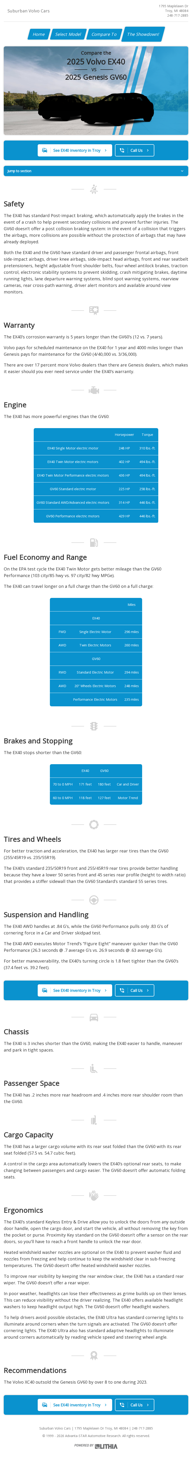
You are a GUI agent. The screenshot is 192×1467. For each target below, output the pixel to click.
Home (39, 34)
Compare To (104, 34)
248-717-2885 (177, 15)
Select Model (68, 34)
